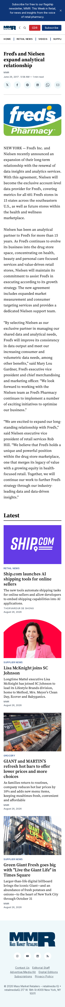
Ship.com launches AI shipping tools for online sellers (27, 579)
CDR (35, 27)
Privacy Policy (44, 976)
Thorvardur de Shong (19, 608)
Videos (42, 39)
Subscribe (51, 27)
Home (7, 39)
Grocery (9, 755)
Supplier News (13, 662)
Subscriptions (23, 976)
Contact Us (22, 967)
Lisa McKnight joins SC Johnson (26, 670)
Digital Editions (48, 972)
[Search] (24, 27)
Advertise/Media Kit (23, 972)
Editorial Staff (41, 967)
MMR (6, 72)
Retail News (25, 39)
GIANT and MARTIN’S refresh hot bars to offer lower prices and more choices (27, 768)
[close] (61, 10)
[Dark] (20, 28)
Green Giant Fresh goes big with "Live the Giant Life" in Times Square (30, 870)
